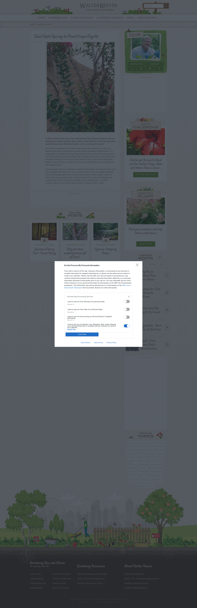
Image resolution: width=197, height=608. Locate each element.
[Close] (138, 265)
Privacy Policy (111, 342)
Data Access (98, 342)
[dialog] (98, 304)
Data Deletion (86, 342)
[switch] (127, 301)
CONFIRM (82, 334)
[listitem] (98, 296)
